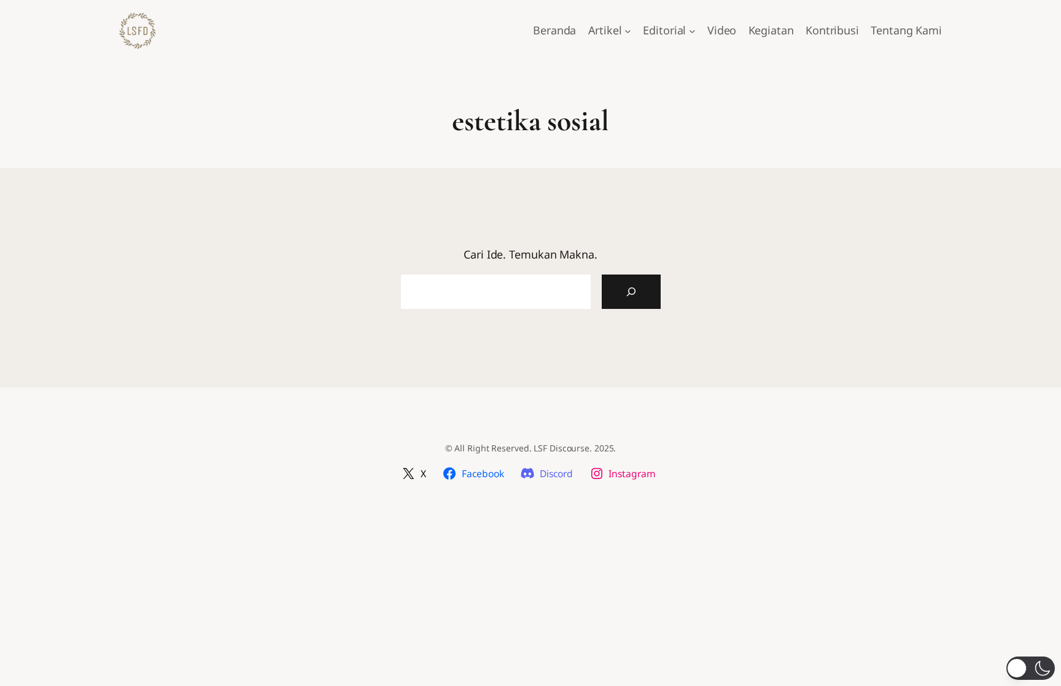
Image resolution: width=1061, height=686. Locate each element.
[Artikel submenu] (627, 31)
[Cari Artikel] (631, 292)
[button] (1030, 668)
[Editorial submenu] (692, 31)
